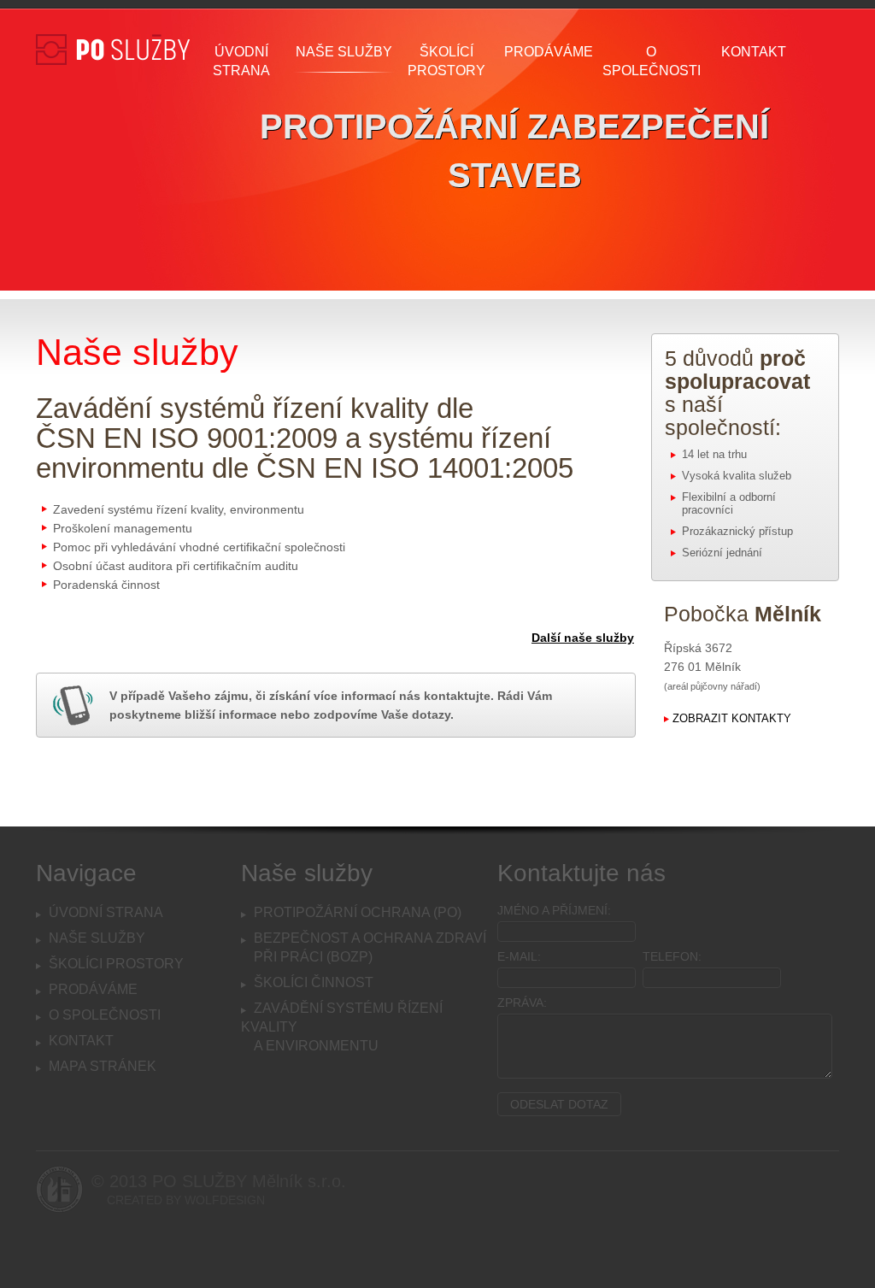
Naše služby (344, 51)
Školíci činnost (313, 982)
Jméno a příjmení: (554, 910)
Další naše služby (582, 637)
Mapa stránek (102, 1066)
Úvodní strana (241, 60)
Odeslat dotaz (559, 1104)
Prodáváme (548, 51)
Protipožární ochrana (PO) (357, 912)
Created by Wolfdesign (186, 1200)
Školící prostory (446, 60)
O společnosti (651, 60)
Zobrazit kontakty (731, 718)
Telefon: (672, 956)
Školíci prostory (116, 963)
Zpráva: (522, 1002)
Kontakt (753, 51)
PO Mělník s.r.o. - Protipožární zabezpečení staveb (113, 111)
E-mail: (519, 956)
